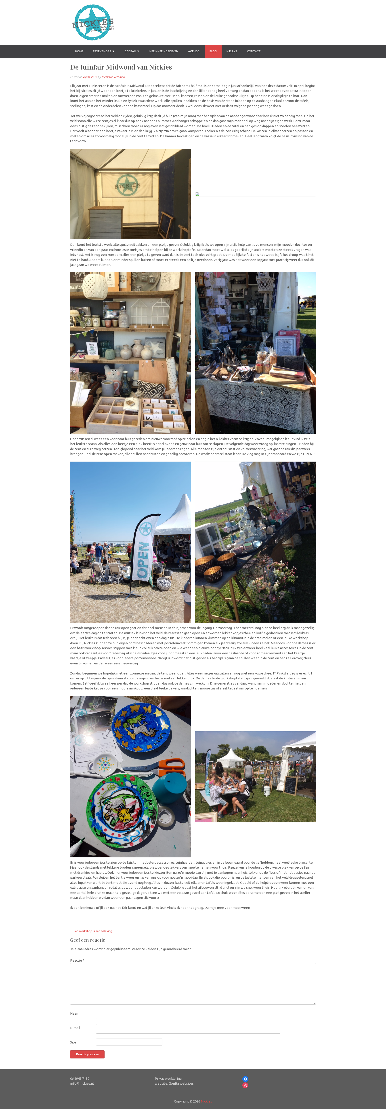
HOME (79, 51)
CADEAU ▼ (132, 51)
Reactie (77, 960)
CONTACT (254, 51)
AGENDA (194, 51)
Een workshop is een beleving (91, 931)
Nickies (206, 1101)
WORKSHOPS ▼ (104, 51)
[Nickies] (92, 22)
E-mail (75, 1028)
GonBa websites (181, 1083)
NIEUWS (232, 51)
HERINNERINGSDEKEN (163, 51)
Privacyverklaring (168, 1078)
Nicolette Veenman (113, 76)
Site (73, 1042)
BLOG (213, 51)
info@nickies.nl (82, 1083)
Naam (74, 1013)
